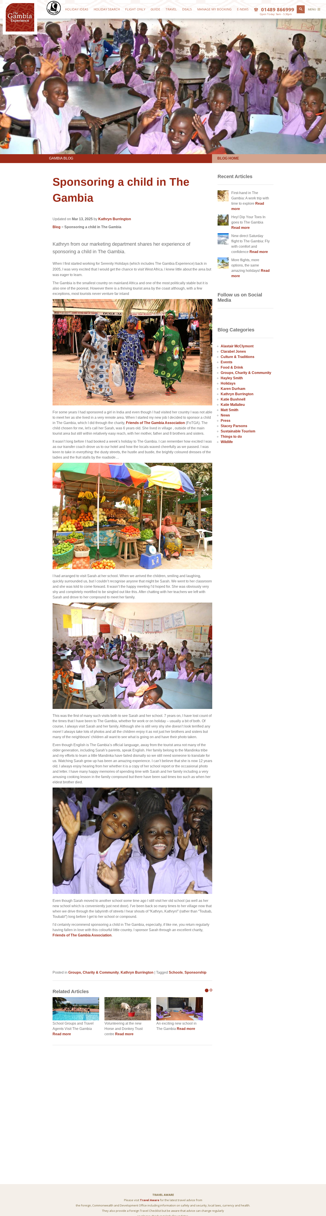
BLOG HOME (228, 158)
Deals (187, 9)
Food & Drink (232, 367)
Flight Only (135, 9)
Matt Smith (229, 410)
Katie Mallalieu (233, 405)
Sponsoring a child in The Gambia (92, 227)
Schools (176, 972)
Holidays (228, 383)
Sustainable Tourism (238, 431)
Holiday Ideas (76, 9)
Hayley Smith (232, 378)
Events (226, 362)
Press (225, 420)
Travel (171, 9)
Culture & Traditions (237, 357)
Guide (155, 9)
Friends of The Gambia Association (155, 423)
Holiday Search (107, 9)
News (225, 415)
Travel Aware (149, 1200)
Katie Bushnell (233, 399)
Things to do (231, 436)
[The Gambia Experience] (20, 30)
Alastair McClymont (237, 346)
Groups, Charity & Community (93, 972)
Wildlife (227, 442)
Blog (57, 227)
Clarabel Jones (233, 351)
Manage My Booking (214, 9)
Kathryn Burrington (114, 219)
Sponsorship (195, 972)
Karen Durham (233, 389)
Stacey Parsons (234, 426)
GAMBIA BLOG (61, 158)
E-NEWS (243, 9)
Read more (62, 1034)
